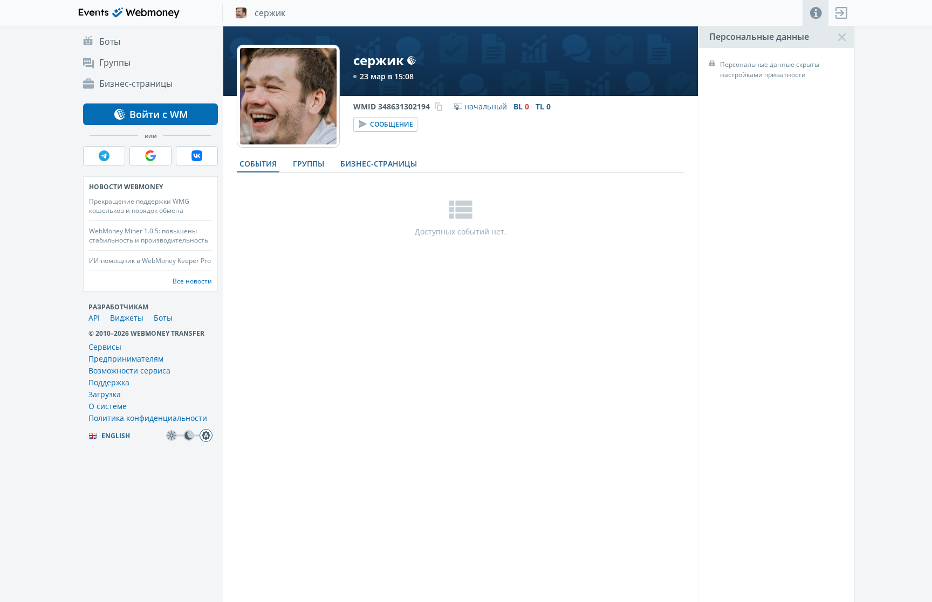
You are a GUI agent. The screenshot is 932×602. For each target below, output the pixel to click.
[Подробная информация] (815, 13)
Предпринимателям (125, 359)
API (94, 318)
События (258, 163)
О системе (107, 406)
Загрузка (104, 394)
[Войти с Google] (150, 155)
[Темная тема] (188, 435)
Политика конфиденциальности (147, 418)
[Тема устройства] (206, 435)
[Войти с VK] (197, 155)
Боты (163, 318)
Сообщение (391, 124)
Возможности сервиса (129, 370)
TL (543, 107)
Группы (308, 163)
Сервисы (104, 347)
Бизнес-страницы (378, 163)
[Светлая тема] (171, 435)
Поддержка (108, 382)
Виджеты (126, 318)
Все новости (192, 281)
